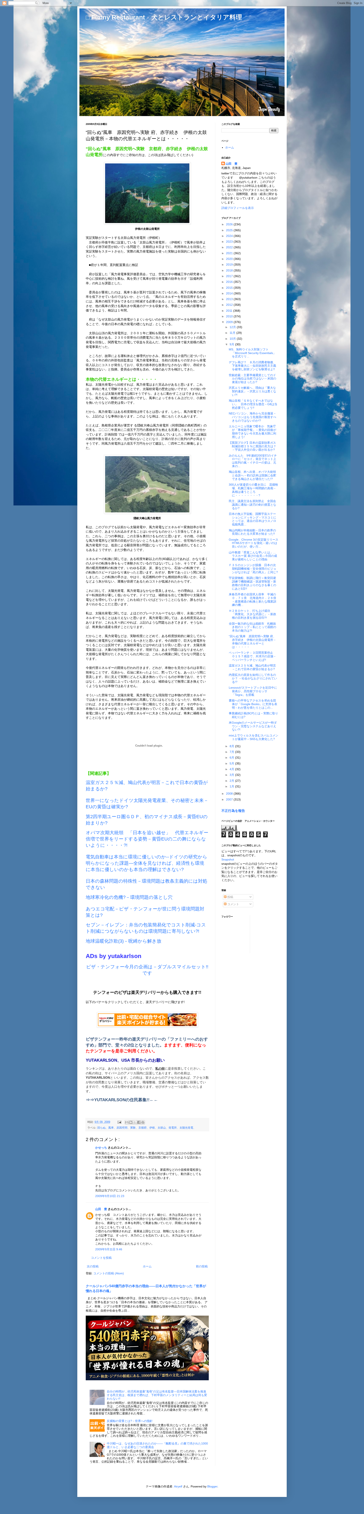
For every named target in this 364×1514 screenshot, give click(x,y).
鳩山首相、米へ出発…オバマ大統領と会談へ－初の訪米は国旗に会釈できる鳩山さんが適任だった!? (252, 475)
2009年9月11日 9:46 (108, 1249)
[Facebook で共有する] (139, 1122)
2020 (230, 259)
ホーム (147, 1266)
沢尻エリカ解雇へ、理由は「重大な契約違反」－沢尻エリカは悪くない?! (252, 391)
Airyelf (178, 1486)
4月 (232, 769)
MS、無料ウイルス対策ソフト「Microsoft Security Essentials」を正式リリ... (252, 353)
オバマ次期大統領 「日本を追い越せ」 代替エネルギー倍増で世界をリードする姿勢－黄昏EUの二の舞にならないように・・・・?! (147, 839)
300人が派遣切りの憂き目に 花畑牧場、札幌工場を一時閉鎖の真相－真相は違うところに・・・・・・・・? (253, 490)
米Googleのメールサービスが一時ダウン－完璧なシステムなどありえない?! (253, 726)
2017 (230, 276)
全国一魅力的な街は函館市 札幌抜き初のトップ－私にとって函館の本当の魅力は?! (252, 627)
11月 (233, 332)
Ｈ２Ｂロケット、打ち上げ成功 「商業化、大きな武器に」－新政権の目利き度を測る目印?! (252, 614)
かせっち (101, 1147)
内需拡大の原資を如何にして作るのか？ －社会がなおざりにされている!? (253, 678)
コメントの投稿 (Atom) (108, 1273)
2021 (230, 253)
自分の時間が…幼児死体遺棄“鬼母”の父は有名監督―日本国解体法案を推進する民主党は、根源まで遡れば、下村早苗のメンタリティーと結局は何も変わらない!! (157, 1395)
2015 (230, 287)
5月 (232, 763)
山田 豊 (101, 1209)
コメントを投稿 (101, 1257)
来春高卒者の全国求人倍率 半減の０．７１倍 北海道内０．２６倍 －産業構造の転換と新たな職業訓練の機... (252, 600)
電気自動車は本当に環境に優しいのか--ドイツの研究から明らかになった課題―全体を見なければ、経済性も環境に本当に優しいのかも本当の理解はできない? (146, 863)
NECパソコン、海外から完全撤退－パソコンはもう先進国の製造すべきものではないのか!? (252, 417)
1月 (232, 786)
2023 (230, 241)
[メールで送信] (127, 1122)
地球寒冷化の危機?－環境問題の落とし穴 (129, 897)
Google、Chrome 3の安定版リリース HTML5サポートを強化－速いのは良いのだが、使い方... (255, 543)
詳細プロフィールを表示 (237, 208)
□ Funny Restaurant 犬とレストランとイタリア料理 (164, 17)
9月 (232, 344)
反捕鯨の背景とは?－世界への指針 (130, 1421)
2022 (230, 247)
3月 (232, 774)
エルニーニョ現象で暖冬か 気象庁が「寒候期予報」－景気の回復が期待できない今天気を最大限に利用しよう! (252, 431)
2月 (232, 780)
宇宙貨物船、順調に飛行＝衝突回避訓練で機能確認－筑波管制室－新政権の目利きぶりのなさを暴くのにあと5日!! (252, 583)
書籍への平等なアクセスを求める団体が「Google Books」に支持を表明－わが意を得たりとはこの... (253, 704)
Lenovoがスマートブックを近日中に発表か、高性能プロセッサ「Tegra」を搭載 (253, 691)
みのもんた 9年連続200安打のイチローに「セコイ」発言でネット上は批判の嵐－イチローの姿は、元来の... (253, 461)
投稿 (229, 897)
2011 (229, 310)
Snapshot (227, 859)
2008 (230, 793)
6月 (232, 757)
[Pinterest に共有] (143, 1122)
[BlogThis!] (131, 1122)
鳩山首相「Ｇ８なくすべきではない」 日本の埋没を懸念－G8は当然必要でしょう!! (253, 404)
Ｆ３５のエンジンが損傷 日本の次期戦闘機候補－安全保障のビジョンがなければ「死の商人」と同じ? (253, 568)
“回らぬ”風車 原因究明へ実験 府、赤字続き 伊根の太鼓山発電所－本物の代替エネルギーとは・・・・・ (252, 641)
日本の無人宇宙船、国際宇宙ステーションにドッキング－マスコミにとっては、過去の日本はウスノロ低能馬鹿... (252, 519)
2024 (230, 236)
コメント (232, 904)
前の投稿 (202, 1266)
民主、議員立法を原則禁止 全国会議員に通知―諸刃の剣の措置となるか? (252, 504)
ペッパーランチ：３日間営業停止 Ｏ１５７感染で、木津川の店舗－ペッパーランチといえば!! (252, 656)
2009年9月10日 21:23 (109, 1196)
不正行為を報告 (233, 810)
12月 (233, 327)
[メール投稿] (119, 1122)
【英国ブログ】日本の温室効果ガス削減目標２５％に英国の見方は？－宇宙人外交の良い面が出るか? (252, 446)
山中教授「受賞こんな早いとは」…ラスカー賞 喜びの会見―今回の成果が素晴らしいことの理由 (253, 556)
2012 (230, 304)
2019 (230, 264)
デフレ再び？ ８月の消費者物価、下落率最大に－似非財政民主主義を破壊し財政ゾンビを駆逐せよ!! (252, 366)
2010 (230, 316)
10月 (233, 338)
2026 (230, 224)
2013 (230, 299)
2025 (230, 230)
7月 (232, 752)
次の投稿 (93, 1266)
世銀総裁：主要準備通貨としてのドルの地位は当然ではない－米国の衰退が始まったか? (252, 378)
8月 (232, 746)
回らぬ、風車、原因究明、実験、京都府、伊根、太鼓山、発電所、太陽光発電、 (146, 1127)
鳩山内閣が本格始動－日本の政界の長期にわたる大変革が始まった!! (252, 532)
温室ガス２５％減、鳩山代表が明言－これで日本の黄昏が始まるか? (252, 667)
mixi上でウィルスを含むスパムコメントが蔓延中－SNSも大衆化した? (253, 737)
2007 (230, 799)
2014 (230, 293)
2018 (230, 270)
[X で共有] (135, 1122)
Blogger (212, 1486)
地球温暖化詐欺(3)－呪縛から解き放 (123, 941)
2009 (230, 322)
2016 (230, 281)
